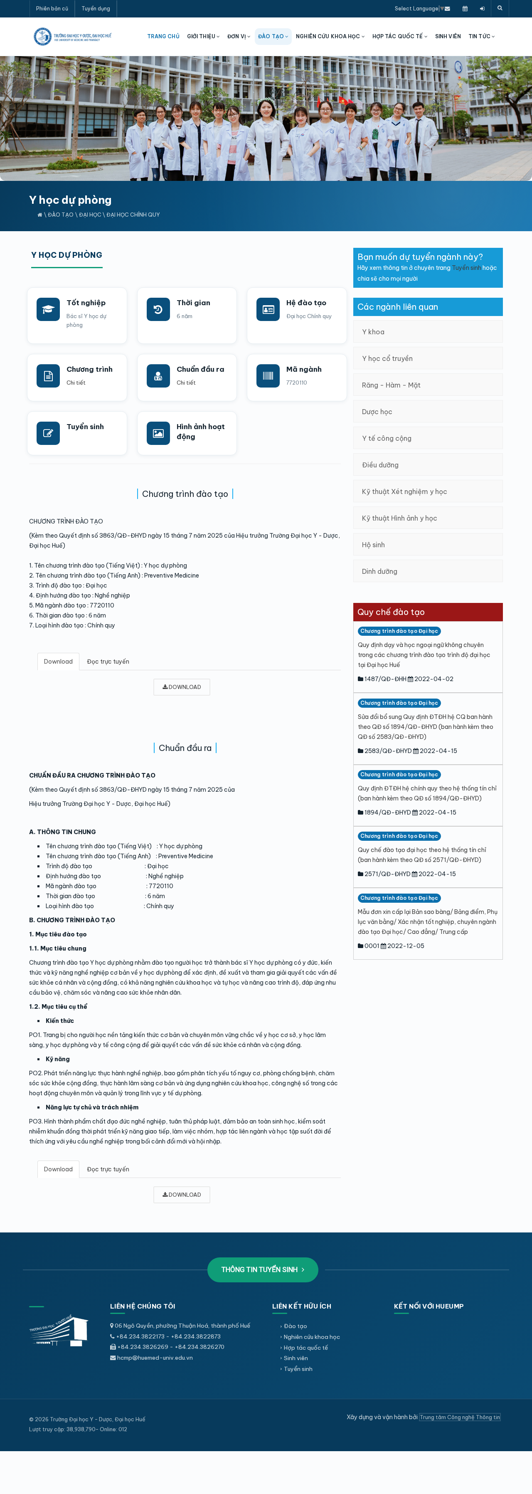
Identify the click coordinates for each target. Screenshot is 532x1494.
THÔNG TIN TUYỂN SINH (260, 1269)
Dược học (377, 411)
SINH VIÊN (448, 36)
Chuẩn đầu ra (200, 369)
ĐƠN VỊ (237, 36)
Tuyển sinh (85, 426)
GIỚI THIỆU (202, 36)
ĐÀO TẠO (271, 36)
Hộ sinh (373, 545)
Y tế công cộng (386, 438)
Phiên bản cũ (52, 8)
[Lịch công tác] (465, 8)
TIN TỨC (480, 36)
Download (58, 661)
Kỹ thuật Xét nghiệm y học (404, 491)
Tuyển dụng (95, 8)
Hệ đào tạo (306, 302)
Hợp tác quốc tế (306, 1347)
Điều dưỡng (380, 465)
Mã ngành (304, 369)
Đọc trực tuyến (108, 661)
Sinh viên (296, 1358)
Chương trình (89, 369)
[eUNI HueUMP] (482, 8)
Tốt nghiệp (86, 302)
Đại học (90, 214)
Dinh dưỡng (379, 571)
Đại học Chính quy (133, 214)
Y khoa (373, 332)
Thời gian (193, 302)
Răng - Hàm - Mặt (391, 385)
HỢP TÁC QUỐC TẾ (398, 36)
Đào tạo (61, 214)
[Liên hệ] (447, 8)
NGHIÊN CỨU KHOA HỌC (328, 36)
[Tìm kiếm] (500, 8)
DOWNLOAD (184, 687)
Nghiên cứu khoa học (312, 1337)
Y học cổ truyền (387, 358)
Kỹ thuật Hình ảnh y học (399, 518)
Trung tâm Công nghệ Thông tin (460, 1417)
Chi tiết (76, 382)
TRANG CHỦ (163, 36)
